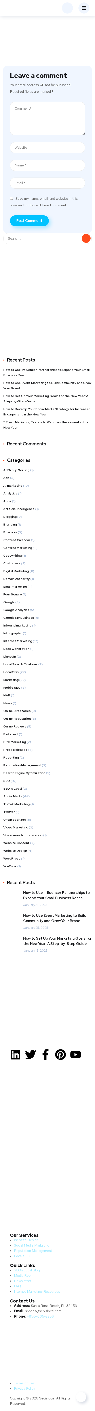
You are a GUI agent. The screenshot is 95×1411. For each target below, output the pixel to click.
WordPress (11, 858)
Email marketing (15, 587)
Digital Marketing (16, 571)
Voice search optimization (22, 835)
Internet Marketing (17, 641)
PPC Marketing (14, 742)
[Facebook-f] (45, 1054)
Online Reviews (14, 726)
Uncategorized (14, 820)
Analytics (10, 493)
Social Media (12, 796)
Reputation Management (22, 765)
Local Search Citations (20, 664)
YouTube (10, 866)
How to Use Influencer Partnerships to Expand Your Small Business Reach (46, 372)
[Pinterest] (60, 1054)
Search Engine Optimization (24, 773)
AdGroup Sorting (16, 470)
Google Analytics (16, 610)
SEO (6, 781)
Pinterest (10, 734)
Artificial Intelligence (18, 509)
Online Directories (17, 711)
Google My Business (18, 618)
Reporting (11, 757)
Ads (6, 478)
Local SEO (11, 672)
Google (9, 602)
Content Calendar (16, 540)
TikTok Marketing (16, 804)
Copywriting (12, 555)
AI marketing (12, 486)
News (7, 703)
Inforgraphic (12, 633)
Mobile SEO (12, 688)
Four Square (12, 594)
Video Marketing (15, 827)
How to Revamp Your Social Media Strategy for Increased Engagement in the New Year (46, 411)
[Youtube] (75, 1054)
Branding (10, 524)
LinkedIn (9, 656)
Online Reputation (17, 719)
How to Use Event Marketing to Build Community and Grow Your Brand (47, 385)
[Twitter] (30, 1054)
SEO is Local (12, 788)
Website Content (16, 843)
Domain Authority (16, 579)
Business (10, 532)
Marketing (11, 680)
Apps (7, 501)
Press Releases (15, 750)
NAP (6, 695)
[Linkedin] (15, 1054)
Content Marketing (17, 548)
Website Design (15, 851)
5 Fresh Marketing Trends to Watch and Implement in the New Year (45, 424)
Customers (11, 563)
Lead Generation (16, 649)
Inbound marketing (17, 625)
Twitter (9, 812)
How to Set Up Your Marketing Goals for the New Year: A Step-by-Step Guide (45, 398)
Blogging (10, 517)
